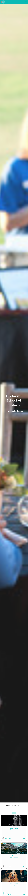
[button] (26, 1)
